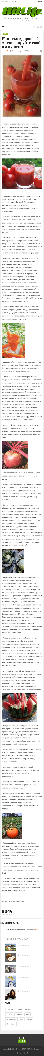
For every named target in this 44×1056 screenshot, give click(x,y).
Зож (21, 1019)
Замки (29, 1019)
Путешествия (11, 1019)
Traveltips (10, 1009)
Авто (27, 1014)
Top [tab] (7, 939)
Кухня (5, 33)
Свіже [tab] (13, 939)
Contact (13, 2)
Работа (9, 1014)
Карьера (19, 1014)
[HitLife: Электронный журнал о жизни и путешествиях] (22, 12)
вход (40, 2)
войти (37, 929)
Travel (19, 1009)
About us (5, 2)
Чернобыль (11, 1024)
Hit (22, 1039)
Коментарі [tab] (22, 939)
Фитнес (28, 1009)
